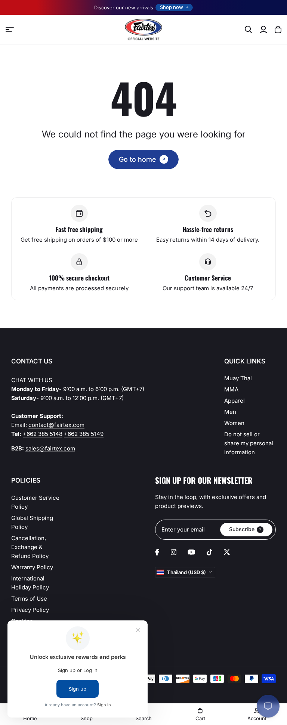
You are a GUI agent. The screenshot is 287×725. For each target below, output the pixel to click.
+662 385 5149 (84, 433)
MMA (231, 389)
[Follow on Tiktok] (210, 552)
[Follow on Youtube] (191, 552)
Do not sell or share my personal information (248, 443)
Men (230, 411)
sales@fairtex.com (50, 448)
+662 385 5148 (42, 433)
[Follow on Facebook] (157, 552)
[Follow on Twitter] (226, 552)
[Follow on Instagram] (174, 552)
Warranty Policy (32, 567)
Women (234, 423)
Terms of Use (29, 598)
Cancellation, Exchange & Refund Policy (30, 547)
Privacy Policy (30, 609)
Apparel (234, 400)
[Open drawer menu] (10, 29)
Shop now (171, 7)
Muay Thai (238, 378)
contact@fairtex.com (56, 424)
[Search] (248, 29)
